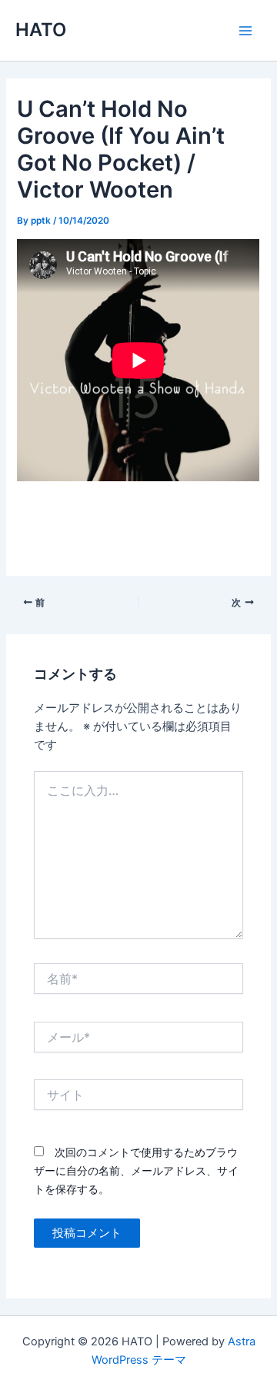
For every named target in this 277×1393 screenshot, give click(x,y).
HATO (40, 29)
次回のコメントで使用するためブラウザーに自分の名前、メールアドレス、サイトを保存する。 (136, 1170)
